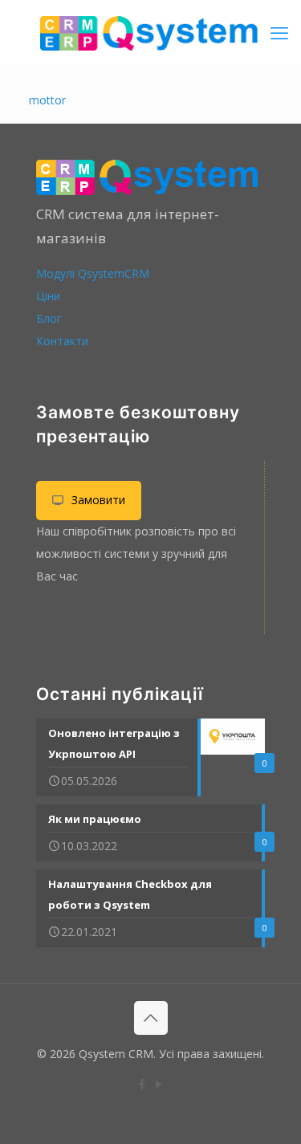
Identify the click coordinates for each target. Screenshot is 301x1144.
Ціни (48, 295)
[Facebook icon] (142, 1084)
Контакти (62, 340)
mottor (47, 100)
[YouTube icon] (159, 1084)
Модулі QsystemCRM (92, 273)
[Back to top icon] (151, 1018)
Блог (49, 318)
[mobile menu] (279, 32)
